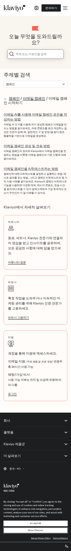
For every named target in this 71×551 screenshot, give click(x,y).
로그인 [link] (12, 394)
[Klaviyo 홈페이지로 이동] (14, 8)
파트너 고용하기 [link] (18, 317)
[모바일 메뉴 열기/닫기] (65, 8)
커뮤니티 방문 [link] (17, 262)
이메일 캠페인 (34, 98)
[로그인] (36, 8)
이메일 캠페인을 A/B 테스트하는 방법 (31, 169)
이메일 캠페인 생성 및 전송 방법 (27, 146)
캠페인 (14, 98)
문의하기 (51, 8)
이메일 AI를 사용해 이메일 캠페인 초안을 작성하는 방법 (35, 117)
